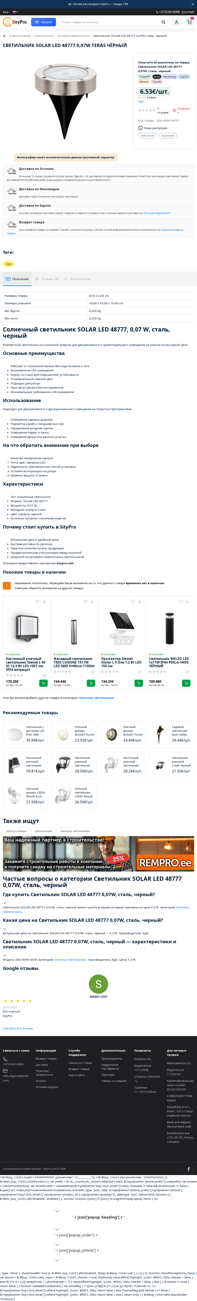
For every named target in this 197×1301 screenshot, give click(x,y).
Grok (157, 76)
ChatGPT (144, 76)
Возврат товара (46, 1058)
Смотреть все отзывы (18, 1028)
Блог (6, 12)
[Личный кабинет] (176, 22)
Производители (111, 1058)
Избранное (147, 135)
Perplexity (169, 76)
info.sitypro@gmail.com (157, 213)
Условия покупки (47, 1087)
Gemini (144, 81)
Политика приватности (44, 1072)
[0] (189, 22)
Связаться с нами (80, 1063)
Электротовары (20, 36)
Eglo (141, 101)
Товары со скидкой (113, 1081)
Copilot (184, 76)
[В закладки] (37, 601)
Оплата (41, 1081)
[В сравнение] (44, 601)
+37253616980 (169, 12)
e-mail (189, 12)
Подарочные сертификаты (110, 1066)
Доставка (42, 1065)
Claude (156, 81)
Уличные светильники (73, 36)
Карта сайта (76, 1075)
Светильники (44, 36)
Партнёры (108, 1074)
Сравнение (167, 135)
